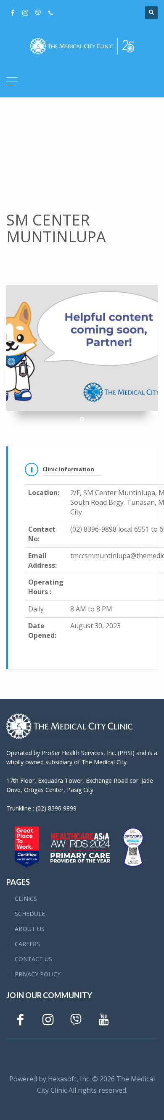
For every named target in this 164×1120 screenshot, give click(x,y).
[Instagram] (25, 12)
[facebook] (12, 12)
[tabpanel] (82, 348)
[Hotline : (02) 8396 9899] (50, 12)
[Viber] (38, 12)
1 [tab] (82, 419)
